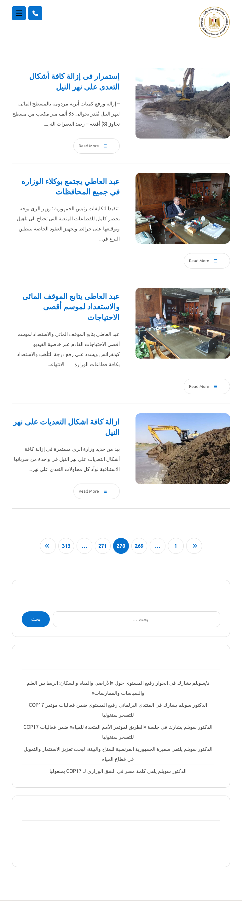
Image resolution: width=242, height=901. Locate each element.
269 (139, 546)
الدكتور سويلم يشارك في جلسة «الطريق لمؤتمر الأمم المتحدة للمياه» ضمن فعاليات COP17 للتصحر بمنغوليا (117, 732)
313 (66, 546)
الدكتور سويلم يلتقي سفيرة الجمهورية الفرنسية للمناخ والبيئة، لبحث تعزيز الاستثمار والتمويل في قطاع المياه (118, 754)
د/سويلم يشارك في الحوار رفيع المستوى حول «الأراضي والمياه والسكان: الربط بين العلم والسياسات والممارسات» (118, 688)
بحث (35, 619)
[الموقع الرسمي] (214, 22)
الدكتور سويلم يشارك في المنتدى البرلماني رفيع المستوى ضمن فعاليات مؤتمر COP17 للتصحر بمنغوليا (118, 710)
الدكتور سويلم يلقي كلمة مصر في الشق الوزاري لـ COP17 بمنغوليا (118, 771)
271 (103, 546)
